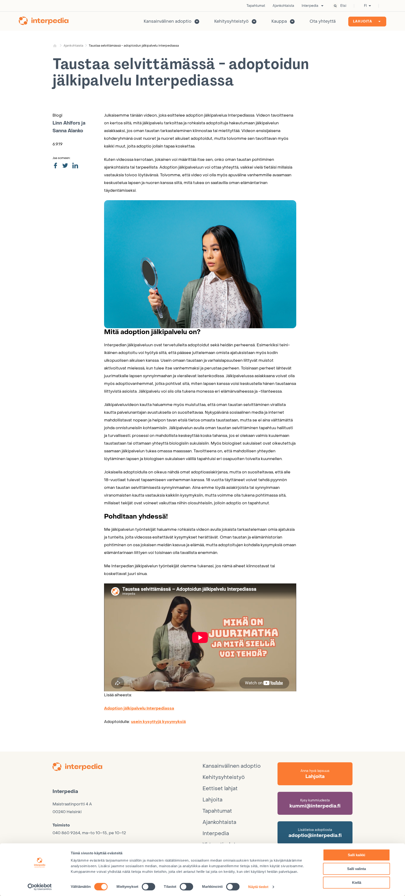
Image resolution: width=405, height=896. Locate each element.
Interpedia (310, 6)
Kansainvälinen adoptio (167, 21)
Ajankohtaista (283, 6)
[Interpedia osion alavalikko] (322, 5)
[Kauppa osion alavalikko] (292, 21)
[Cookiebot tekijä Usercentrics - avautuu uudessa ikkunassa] (39, 886)
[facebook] (55, 166)
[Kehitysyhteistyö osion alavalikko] (254, 21)
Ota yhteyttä (323, 21)
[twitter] (65, 166)
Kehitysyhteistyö (231, 21)
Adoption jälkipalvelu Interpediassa (139, 708)
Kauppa (279, 21)
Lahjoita (362, 21)
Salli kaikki (356, 855)
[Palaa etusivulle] (43, 21)
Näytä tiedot (258, 887)
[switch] (148, 886)
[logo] (127, 767)
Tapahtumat (256, 6)
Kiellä (356, 883)
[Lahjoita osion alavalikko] (379, 21)
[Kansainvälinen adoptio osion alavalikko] (197, 21)
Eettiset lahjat (220, 788)
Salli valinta (356, 869)
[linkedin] (75, 165)
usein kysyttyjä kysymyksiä (158, 721)
